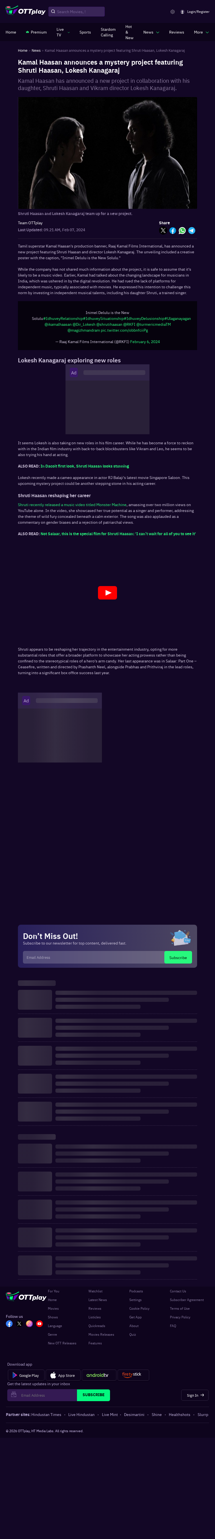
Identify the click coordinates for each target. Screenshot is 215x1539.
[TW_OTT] (19, 1327)
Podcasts (136, 1294)
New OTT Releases (62, 1346)
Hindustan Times (46, 1417)
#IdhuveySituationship (103, 321)
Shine (157, 1417)
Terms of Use (180, 1311)
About (134, 1328)
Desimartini (134, 1417)
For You (53, 1294)
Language (55, 1328)
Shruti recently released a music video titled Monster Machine (72, 507)
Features (95, 1346)
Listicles (94, 1320)
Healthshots (179, 1417)
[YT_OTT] (39, 1327)
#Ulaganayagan (177, 321)
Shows (53, 1320)
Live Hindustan (81, 1417)
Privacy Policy (180, 1320)
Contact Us (178, 1294)
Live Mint (110, 1417)
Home (52, 1302)
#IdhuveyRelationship (63, 321)
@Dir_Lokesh (84, 327)
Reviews (94, 1311)
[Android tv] (99, 1378)
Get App (135, 1320)
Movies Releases (101, 1337)
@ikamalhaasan (58, 327)
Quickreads (96, 1328)
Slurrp (203, 1417)
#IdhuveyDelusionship (144, 321)
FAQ (173, 1328)
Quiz (132, 1337)
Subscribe (178, 960)
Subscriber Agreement (187, 1302)
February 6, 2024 (145, 344)
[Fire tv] (133, 1378)
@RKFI (129, 327)
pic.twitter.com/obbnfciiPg (124, 333)
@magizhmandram (83, 333)
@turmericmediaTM (153, 327)
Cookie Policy (139, 1311)
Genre (52, 1337)
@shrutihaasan (109, 327)
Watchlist (95, 1294)
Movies (53, 1311)
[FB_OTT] (9, 1327)
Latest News (97, 1302)
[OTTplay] (26, 11)
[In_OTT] (29, 1327)
